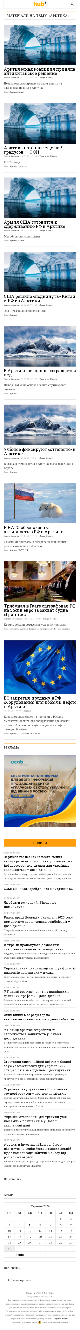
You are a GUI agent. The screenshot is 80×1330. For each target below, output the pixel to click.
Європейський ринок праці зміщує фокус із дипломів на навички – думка (40, 970)
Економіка (44, 156)
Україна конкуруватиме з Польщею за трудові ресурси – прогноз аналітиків (35, 1091)
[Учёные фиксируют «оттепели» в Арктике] (40, 425)
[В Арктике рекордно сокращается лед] (40, 346)
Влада (42, 77)
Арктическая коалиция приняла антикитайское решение (39, 71)
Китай (21, 91)
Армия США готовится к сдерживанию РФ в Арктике (34, 224)
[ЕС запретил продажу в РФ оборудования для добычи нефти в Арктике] (40, 667)
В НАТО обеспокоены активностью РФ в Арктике (33, 529)
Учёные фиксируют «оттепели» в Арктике (40, 451)
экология (22, 166)
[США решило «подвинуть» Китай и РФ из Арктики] (40, 272)
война (21, 240)
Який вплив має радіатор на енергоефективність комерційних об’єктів (39, 1017)
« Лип (20, 1254)
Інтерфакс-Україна (60, 1318)
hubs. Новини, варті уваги (40, 4)
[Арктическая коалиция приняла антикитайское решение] (40, 45)
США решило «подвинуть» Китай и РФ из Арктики (39, 298)
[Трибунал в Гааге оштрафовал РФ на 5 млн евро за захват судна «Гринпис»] (40, 581)
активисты (14, 628)
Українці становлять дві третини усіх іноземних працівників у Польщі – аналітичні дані (35, 1121)
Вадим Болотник (11, 77)
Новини (49, 77)
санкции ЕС (35, 733)
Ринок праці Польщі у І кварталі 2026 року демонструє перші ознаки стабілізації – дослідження (38, 921)
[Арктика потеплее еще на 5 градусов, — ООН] (40, 123)
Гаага (31, 628)
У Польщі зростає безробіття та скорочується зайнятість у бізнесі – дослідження (34, 1034)
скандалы (66, 628)
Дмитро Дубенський (13, 618)
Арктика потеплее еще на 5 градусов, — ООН (33, 150)
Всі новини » (12, 1179)
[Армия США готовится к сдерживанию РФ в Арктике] (40, 197)
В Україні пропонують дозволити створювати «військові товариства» (33, 947)
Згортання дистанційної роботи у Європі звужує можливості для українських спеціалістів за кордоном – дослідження (37, 1066)
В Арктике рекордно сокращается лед (40, 373)
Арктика (13, 91)
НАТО (21, 550)
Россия (57, 628)
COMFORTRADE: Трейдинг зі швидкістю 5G (38, 889)
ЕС (19, 733)
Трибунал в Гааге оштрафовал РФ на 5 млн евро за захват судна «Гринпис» (40, 610)
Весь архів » (12, 1268)
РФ (26, 550)
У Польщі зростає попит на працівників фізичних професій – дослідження (36, 993)
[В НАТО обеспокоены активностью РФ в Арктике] (40, 503)
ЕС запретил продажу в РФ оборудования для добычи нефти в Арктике (40, 702)
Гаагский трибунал (44, 628)
